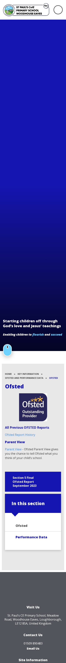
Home (8, 374)
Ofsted (53, 378)
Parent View (13, 449)
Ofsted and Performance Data (24, 378)
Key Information (28, 374)
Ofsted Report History (20, 435)
